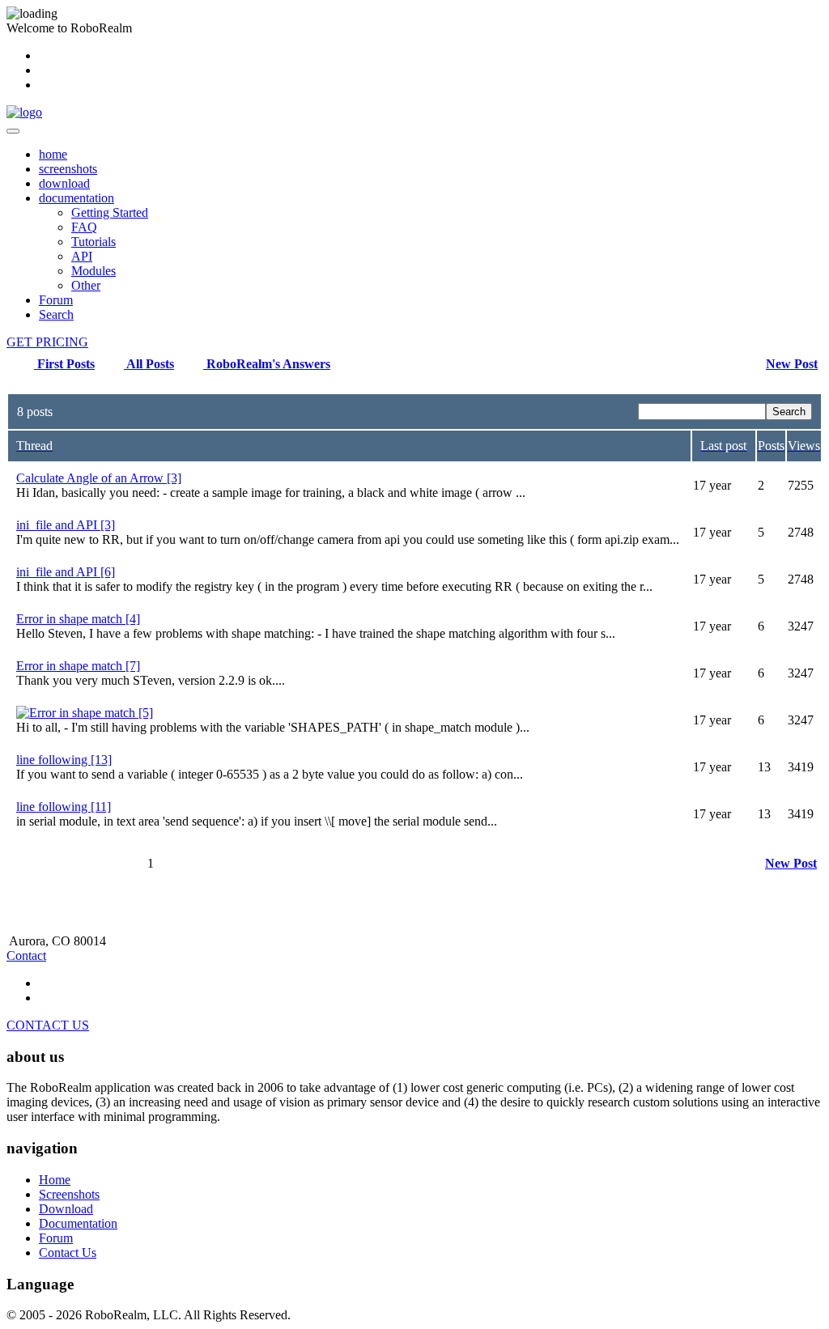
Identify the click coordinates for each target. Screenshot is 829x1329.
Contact (26, 955)
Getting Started (109, 212)
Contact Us (67, 1252)
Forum (56, 300)
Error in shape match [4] (78, 619)
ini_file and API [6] (65, 572)
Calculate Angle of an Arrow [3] (98, 478)
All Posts (149, 364)
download (64, 183)
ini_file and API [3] (65, 525)
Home (54, 1180)
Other (85, 285)
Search (56, 314)
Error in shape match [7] (78, 666)
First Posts (64, 364)
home (53, 154)
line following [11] (63, 806)
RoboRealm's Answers (266, 364)
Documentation (78, 1223)
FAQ (84, 227)
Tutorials (93, 241)
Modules (93, 271)
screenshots (68, 169)
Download (66, 1209)
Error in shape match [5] (91, 713)
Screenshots (69, 1194)
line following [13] (64, 759)
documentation (76, 198)
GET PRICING (47, 342)
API (81, 256)
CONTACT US (47, 1025)
